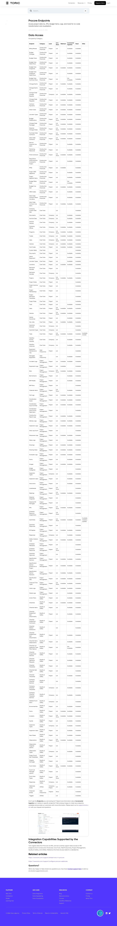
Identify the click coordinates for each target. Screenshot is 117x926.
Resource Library (64, 896)
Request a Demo (100, 3)
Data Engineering (38, 896)
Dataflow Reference (65, 901)
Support (61, 903)
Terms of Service (37, 913)
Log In (108, 3)
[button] (82, 3)
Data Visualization (38, 898)
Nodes (8, 898)
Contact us (89, 893)
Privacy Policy (26, 913)
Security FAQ (64, 913)
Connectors (71, 3)
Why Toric (9, 893)
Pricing (90, 3)
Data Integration (38, 893)
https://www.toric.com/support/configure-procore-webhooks (48, 861)
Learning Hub (10, 901)
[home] (13, 3)
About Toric (89, 898)
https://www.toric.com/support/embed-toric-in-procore (46, 857)
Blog (60, 893)
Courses (61, 898)
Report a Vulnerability (51, 913)
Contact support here (74, 869)
